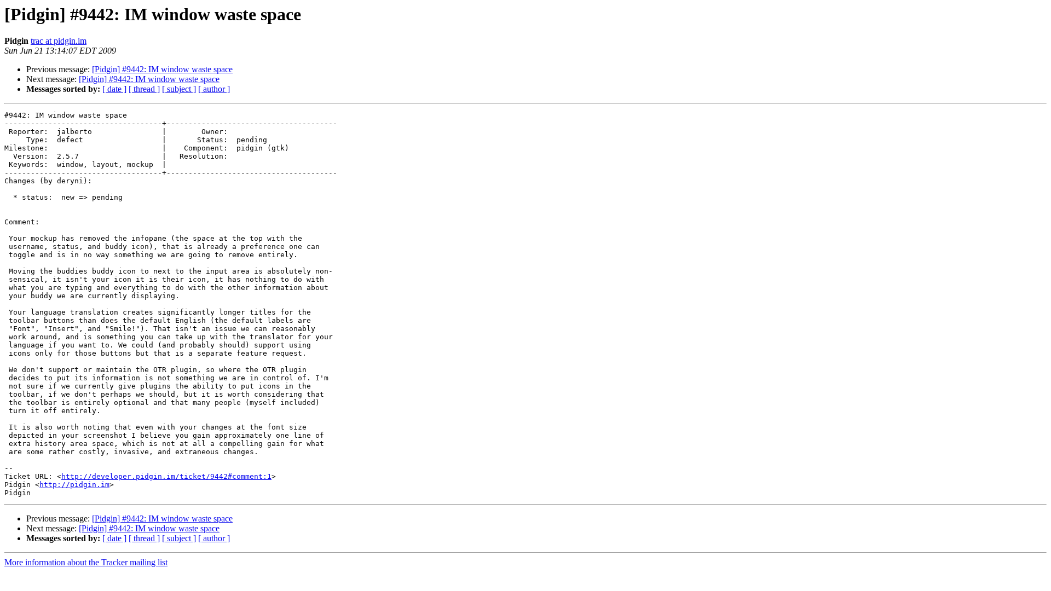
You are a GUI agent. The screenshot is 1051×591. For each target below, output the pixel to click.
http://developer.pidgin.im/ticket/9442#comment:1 (166, 476)
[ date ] (114, 89)
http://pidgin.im (74, 484)
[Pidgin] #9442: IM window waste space (162, 69)
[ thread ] (144, 89)
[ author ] (214, 89)
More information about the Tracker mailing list (86, 562)
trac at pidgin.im (58, 40)
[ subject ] (179, 89)
